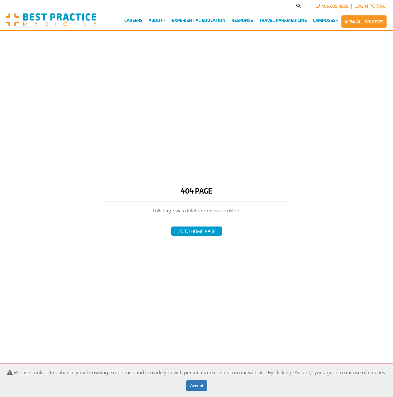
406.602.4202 (335, 6)
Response (242, 20)
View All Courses (363, 21)
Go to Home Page (196, 231)
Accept (196, 385)
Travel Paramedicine (283, 20)
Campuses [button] (324, 20)
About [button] (156, 20)
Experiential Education (198, 20)
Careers (133, 20)
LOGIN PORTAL (369, 6)
